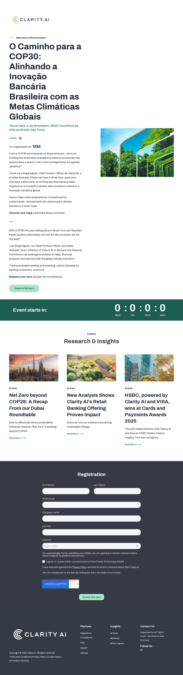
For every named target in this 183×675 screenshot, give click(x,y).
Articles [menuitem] (114, 633)
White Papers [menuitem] (117, 643)
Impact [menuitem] (83, 648)
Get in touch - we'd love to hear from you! (152, 636)
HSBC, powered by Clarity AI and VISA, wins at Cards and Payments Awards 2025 (147, 408)
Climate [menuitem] (84, 653)
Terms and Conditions (20, 657)
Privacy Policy (39, 657)
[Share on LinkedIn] (20, 138)
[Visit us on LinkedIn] (141, 650)
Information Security (19, 661)
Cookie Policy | (54, 657)
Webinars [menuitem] (115, 638)
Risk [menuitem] (82, 643)
